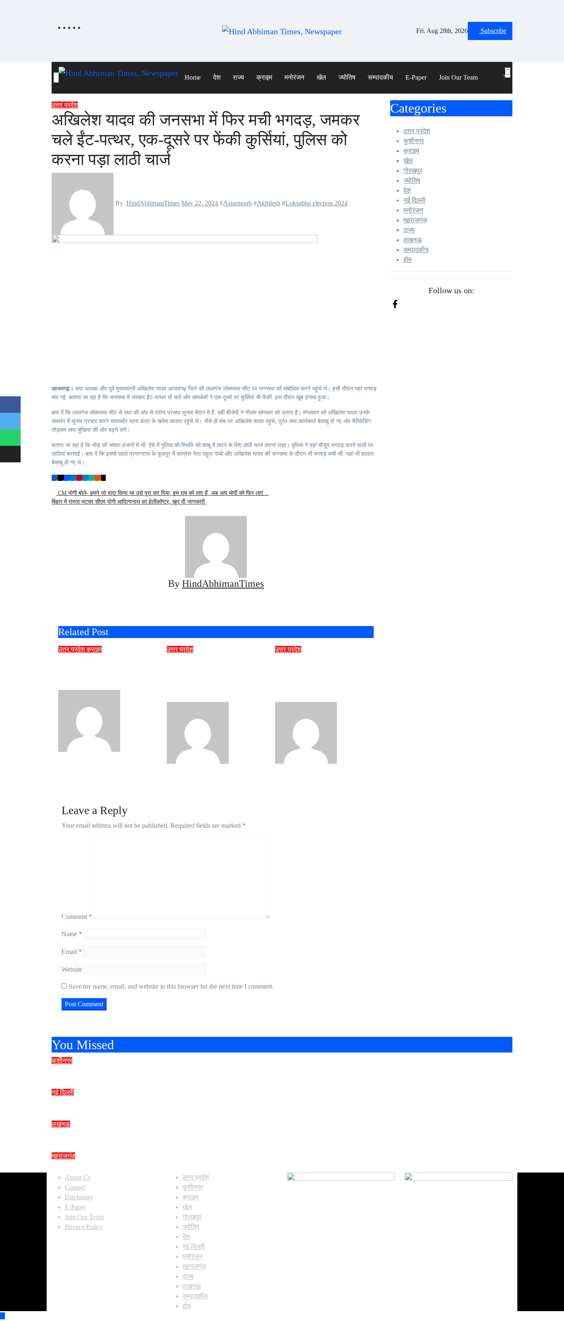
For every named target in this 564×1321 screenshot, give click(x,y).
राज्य (238, 77)
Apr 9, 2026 (345, 768)
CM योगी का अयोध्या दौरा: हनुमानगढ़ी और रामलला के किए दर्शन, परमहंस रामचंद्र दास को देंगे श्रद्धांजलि (230, 1135)
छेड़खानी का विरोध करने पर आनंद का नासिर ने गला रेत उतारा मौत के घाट (105, 672)
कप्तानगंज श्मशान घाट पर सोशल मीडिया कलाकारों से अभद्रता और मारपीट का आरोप (197, 1071)
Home (193, 77)
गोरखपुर (412, 170)
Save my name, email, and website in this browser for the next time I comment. (171, 986)
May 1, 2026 (238, 768)
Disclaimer (79, 1197)
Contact (75, 1187)
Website (72, 969)
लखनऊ (412, 239)
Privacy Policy (84, 1226)
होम (407, 259)
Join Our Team (458, 77)
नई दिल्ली (414, 200)
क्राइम (264, 77)
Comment (77, 916)
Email (72, 951)
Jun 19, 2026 (130, 756)
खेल (321, 77)
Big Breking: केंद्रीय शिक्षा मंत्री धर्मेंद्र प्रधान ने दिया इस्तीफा (161, 1166)
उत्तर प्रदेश (65, 104)
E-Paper (416, 77)
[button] (504, 82)
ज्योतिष (347, 77)
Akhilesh (268, 203)
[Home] (56, 77)
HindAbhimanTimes (153, 203)
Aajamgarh (237, 203)
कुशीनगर (413, 140)
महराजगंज (415, 220)
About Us (77, 1177)
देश (216, 77)
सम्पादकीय (380, 77)
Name (72, 933)
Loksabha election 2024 (316, 203)
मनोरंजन (294, 77)
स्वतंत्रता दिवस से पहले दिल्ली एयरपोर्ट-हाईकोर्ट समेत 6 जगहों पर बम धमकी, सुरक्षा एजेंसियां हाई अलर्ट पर (232, 1103)
